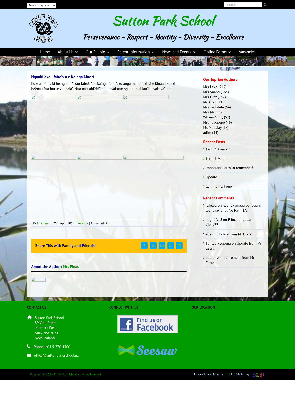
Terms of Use (220, 374)
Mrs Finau (43, 223)
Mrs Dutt (210, 97)
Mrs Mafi (210, 112)
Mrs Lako (210, 86)
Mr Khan (209, 102)
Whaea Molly (213, 117)
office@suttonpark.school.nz (56, 355)
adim (207, 132)
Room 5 (82, 223)
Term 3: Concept (218, 149)
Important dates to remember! (229, 167)
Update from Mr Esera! (234, 234)
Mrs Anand (211, 92)
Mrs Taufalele (213, 107)
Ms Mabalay (212, 127)
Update (211, 177)
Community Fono (219, 186)
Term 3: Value (216, 158)
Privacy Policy (202, 374)
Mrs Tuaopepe (214, 122)
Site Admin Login (240, 374)
